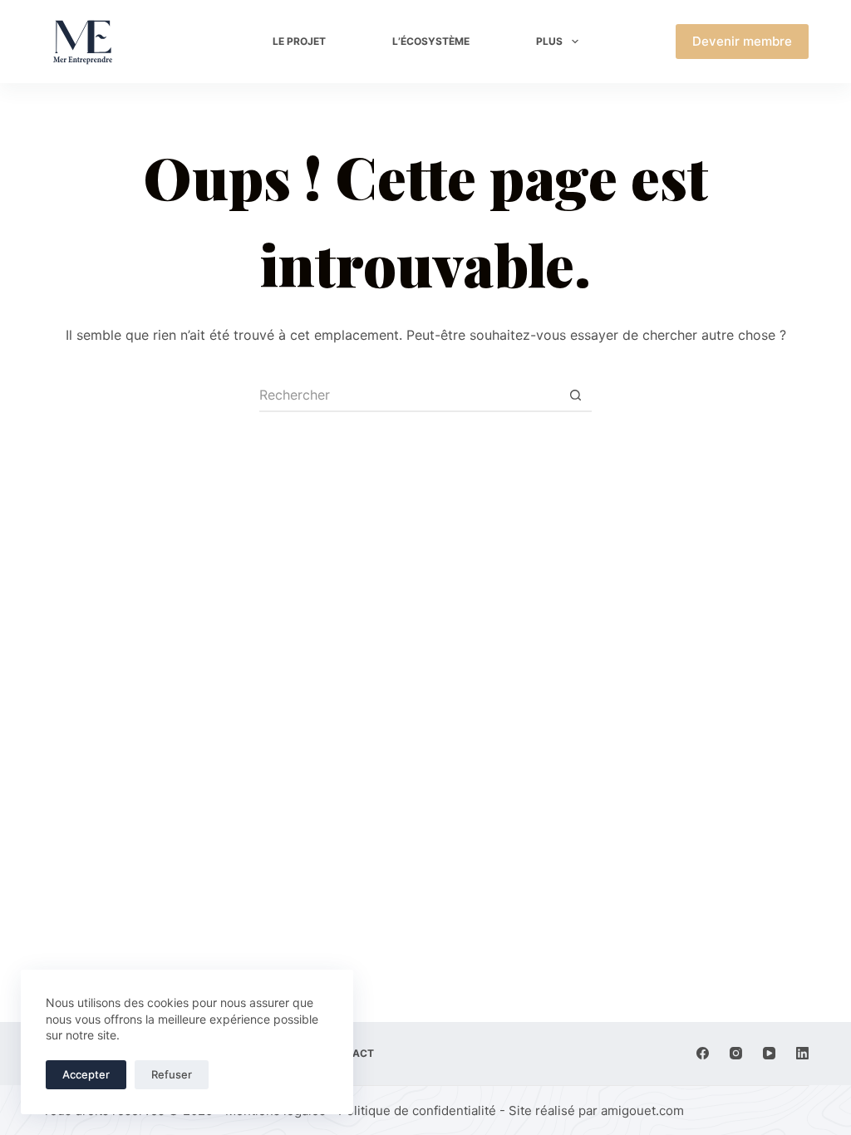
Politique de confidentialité (417, 1110)
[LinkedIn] (802, 1053)
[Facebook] (702, 1053)
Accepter (86, 1074)
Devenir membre (742, 41)
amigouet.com (642, 1110)
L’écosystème (431, 41)
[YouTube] (769, 1053)
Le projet (299, 41)
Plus (549, 41)
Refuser (171, 1074)
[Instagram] (736, 1053)
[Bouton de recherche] (575, 395)
